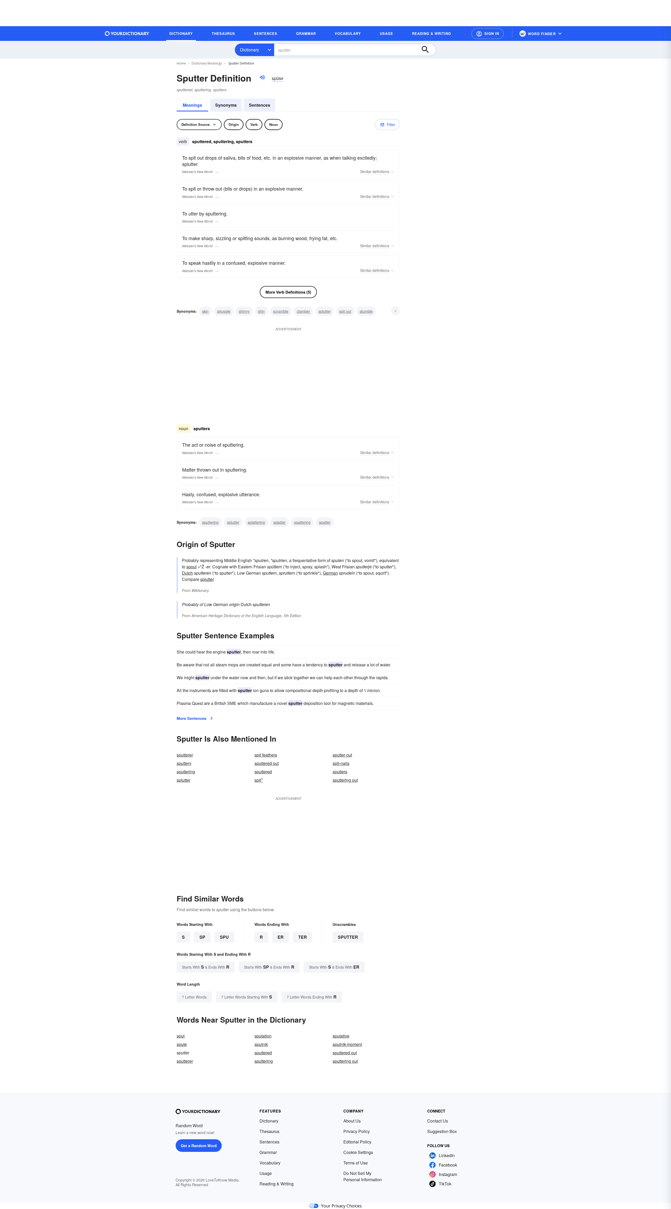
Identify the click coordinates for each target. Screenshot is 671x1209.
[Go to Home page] (127, 33)
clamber (303, 311)
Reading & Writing (276, 1184)
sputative (341, 1036)
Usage (265, 1173)
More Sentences (191, 718)
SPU (224, 937)
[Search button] (428, 50)
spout (191, 567)
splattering (256, 522)
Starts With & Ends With (205, 967)
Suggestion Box (442, 1131)
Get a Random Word (199, 1145)
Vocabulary (269, 1163)
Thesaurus (269, 1131)
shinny (244, 311)
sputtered (263, 772)
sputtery (184, 763)
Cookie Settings (358, 1152)
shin (261, 311)
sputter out (342, 755)
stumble (366, 311)
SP (202, 937)
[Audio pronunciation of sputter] (262, 77)
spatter (325, 522)
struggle (223, 311)
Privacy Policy (356, 1131)
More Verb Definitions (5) (288, 292)
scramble (280, 311)
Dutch (187, 573)
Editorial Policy (357, 1142)
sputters (340, 772)
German (330, 573)
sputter (348, 937)
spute (182, 1044)
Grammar (268, 1152)
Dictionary (249, 50)
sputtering (210, 522)
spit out (345, 311)
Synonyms (226, 105)
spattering (302, 522)
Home (181, 63)
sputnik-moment (347, 1044)
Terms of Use (355, 1163)
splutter (324, 311)
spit (259, 780)
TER (302, 937)
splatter (279, 522)
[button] (487, 33)
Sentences (259, 105)
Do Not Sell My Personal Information (362, 1176)
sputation (263, 1036)
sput (181, 1036)
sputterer (185, 755)
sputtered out (267, 763)
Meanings (192, 105)
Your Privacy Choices (341, 1206)
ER (281, 937)
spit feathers (266, 755)
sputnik (261, 1044)
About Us (352, 1121)
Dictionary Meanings (207, 63)
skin (205, 311)
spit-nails (341, 763)
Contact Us (437, 1121)
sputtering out (345, 780)
